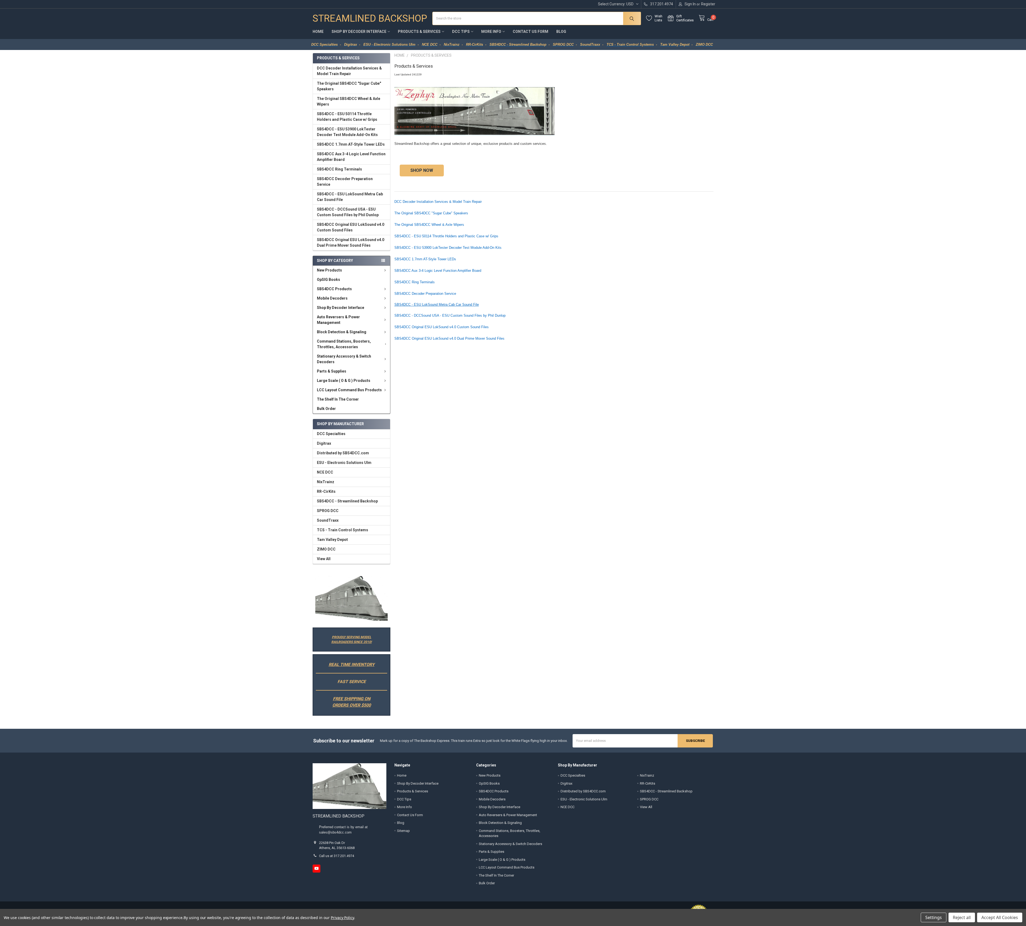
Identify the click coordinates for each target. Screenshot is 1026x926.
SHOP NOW (421, 170)
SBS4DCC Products (334, 289)
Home (318, 31)
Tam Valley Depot (332, 539)
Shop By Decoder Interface (359, 31)
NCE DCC (325, 472)
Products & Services (419, 31)
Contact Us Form (530, 31)
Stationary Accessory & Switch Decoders (344, 359)
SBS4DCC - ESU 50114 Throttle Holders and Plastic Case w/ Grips (347, 117)
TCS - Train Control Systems (342, 530)
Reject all (962, 917)
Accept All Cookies (999, 917)
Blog (561, 31)
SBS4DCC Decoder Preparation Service (345, 182)
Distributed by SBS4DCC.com (343, 453)
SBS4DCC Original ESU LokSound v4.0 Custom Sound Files (350, 227)
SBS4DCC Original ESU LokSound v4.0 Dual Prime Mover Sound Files (350, 242)
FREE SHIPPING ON (351, 698)
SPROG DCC (328, 511)
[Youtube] (316, 868)
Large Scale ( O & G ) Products (343, 380)
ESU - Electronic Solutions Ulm (344, 462)
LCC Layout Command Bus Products (349, 390)
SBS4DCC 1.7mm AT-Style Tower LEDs (351, 144)
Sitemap (403, 831)
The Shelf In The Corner (338, 399)
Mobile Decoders (332, 298)
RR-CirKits (326, 491)
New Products (329, 270)
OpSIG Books (328, 279)
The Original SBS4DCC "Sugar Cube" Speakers (349, 86)
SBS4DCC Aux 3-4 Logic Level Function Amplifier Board (351, 157)
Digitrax (324, 443)
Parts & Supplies (331, 371)
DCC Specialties (331, 434)
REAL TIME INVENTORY (352, 664)
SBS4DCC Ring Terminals (339, 169)
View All (324, 559)
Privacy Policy (342, 917)
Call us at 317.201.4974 (336, 856)
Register (708, 4)
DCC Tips (461, 31)
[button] (351, 598)
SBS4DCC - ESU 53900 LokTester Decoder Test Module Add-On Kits (347, 132)
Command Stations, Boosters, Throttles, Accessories (344, 344)
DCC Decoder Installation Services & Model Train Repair (349, 71)
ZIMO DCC (326, 549)
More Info (491, 31)
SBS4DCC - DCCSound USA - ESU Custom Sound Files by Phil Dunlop (348, 212)
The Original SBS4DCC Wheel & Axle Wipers (348, 101)
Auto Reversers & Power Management (338, 320)
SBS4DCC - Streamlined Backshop (347, 501)
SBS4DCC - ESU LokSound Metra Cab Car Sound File (350, 197)
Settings (933, 917)
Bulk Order (326, 408)
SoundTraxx (328, 520)
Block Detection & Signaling (341, 332)
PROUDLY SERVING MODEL (351, 637)
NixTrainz (325, 482)
